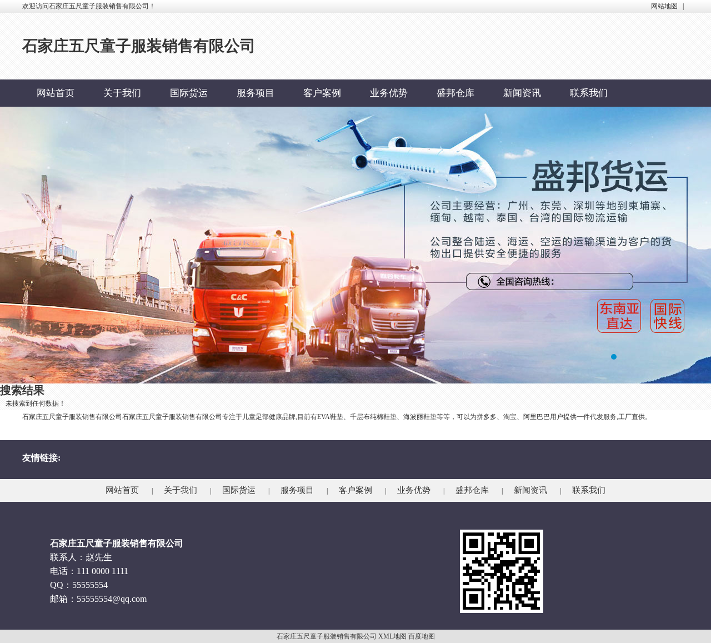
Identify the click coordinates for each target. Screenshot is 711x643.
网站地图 (664, 6)
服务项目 (255, 93)
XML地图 (392, 636)
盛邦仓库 (455, 93)
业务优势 (389, 93)
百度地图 (421, 636)
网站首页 (55, 93)
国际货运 (189, 93)
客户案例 (322, 93)
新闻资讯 (522, 93)
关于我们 (122, 93)
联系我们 (589, 93)
